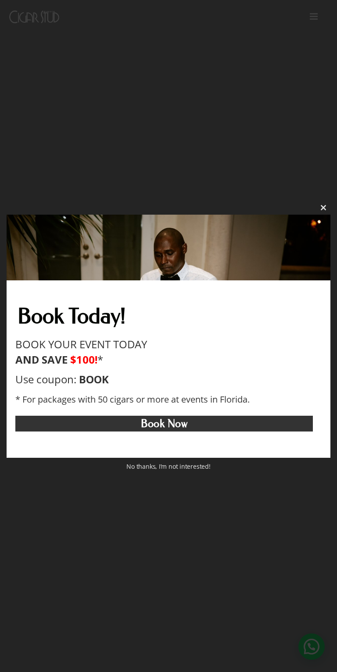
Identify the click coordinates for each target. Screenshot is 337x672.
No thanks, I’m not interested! (168, 467)
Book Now (164, 423)
